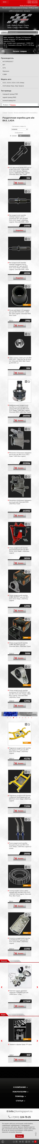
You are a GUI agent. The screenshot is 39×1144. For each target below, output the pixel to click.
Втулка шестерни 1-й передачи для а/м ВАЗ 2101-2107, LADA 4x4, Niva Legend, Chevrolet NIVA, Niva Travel (20, 312)
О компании (19, 1087)
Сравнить (26, 144)
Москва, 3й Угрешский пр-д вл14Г (28, 5)
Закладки (14, 1142)
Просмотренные (20, 1142)
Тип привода (6, 91)
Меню (4, 2)
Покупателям (19, 1092)
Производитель (7, 58)
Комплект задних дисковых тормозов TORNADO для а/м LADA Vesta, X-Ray (18, 992)
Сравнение (26, 1142)
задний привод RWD (9, 97)
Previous (1, 987)
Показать (13, 105)
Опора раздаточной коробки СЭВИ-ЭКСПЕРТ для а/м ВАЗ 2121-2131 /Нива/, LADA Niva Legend (18, 598)
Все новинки (14, 961)
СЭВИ (5, 74)
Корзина (33, 1142)
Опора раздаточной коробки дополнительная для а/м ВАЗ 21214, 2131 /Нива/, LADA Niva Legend (19, 550)
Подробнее (19, 230)
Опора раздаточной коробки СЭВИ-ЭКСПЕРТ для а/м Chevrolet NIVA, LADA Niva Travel (19, 644)
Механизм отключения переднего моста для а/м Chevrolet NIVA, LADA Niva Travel (20, 502)
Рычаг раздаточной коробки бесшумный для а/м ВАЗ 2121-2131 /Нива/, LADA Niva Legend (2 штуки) (20, 845)
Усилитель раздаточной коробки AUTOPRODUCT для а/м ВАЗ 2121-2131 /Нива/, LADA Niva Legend (19, 940)
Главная (4, 112)
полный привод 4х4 (9, 100)
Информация (3, 1141)
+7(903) (21, 1117)
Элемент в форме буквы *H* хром (20, 1044)
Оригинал (6, 71)
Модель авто (6, 79)
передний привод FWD (10, 94)
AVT (4, 65)
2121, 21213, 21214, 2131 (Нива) (13, 82)
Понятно (19, 1136)
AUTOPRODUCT (8, 61)
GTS (4, 68)
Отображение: (19, 132)
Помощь (19, 1096)
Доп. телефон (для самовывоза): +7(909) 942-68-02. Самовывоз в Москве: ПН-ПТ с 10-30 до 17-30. (19, 45)
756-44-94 (32, 3)
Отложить (29, 144)
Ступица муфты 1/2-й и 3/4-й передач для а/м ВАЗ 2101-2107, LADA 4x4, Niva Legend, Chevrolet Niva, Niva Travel (20, 893)
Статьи (19, 1101)
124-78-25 (32, 1)
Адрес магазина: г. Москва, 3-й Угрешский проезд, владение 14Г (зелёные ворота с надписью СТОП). (17, 39)
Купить (20, 183)
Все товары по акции (15, 1015)
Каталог (10, 112)
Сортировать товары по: (19, 126)
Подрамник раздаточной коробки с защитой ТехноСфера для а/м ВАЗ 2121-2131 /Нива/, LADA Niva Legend (20, 798)
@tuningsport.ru (20, 1111)
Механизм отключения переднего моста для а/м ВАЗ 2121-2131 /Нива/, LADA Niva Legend (20, 454)
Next (37, 987)
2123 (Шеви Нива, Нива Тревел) (13, 86)
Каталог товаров (20, 51)
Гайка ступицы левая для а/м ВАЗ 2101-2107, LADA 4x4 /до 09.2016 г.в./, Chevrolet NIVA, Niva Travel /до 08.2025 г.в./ (20, 360)
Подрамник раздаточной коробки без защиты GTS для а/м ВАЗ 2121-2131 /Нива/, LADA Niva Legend (20, 750)
